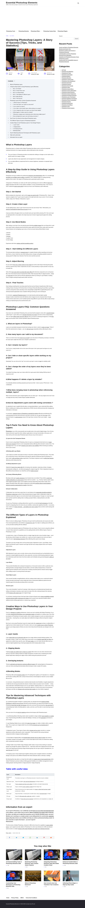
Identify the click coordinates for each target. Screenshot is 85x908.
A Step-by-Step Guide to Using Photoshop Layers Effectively (24, 86)
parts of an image (31, 723)
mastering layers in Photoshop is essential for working (25, 413)
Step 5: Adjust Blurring (17, 96)
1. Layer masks (16, 124)
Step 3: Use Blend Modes (18, 92)
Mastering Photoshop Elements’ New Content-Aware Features (32, 863)
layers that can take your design (18, 705)
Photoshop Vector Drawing (68, 108)
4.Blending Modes (17, 130)
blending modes (21, 674)
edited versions (34, 470)
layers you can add (24, 337)
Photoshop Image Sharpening (69, 93)
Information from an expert (16, 137)
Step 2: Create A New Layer (19, 90)
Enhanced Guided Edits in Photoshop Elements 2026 (70, 862)
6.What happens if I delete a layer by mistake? (23, 112)
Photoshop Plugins (62, 31)
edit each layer (30, 329)
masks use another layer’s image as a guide (20, 651)
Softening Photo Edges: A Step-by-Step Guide (70, 883)
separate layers (24, 252)
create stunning (18, 417)
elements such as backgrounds (40, 725)
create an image (45, 327)
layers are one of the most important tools (43, 810)
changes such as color (34, 730)
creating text (38, 623)
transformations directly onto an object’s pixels (34, 737)
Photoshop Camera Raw (49, 31)
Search (60, 36)
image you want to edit (32, 195)
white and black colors (17, 458)
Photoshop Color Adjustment (68, 81)
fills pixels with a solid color (25, 796)
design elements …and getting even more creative (26, 506)
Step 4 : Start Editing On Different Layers (21, 94)
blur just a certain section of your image (22, 264)
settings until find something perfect (25, 243)
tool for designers (44, 503)
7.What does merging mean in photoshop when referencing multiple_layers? (29, 114)
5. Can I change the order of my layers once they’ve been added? (27, 110)
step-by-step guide (18, 186)
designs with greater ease (15, 592)
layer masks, (31, 641)
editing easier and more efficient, (20, 316)
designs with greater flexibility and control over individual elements (33, 828)
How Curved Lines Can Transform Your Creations (51, 883)
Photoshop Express (66, 84)
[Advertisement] (42, 18)
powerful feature (50, 313)
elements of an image (39, 812)
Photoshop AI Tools (66, 73)
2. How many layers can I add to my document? (23, 104)
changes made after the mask (44, 639)
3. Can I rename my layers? (19, 106)
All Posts (10, 68)
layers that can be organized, (27, 798)
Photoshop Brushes (24, 31)
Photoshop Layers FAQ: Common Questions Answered (23, 100)
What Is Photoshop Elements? (30, 883)
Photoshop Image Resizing (68, 92)
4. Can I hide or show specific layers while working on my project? (27, 108)
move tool (10, 275)
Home (7, 897)
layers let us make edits (17, 467)
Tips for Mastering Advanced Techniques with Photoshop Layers (25, 132)
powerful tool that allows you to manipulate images (23, 614)
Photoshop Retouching (67, 103)
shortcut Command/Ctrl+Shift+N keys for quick (17, 209)
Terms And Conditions (31, 897)
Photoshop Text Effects (67, 104)
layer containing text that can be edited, (24, 784)
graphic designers (20, 478)
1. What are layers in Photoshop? (20, 102)
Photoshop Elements (67, 82)
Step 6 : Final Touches (17, 98)
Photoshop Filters (35, 31)
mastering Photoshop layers (19, 295)
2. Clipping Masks (17, 126)
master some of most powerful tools (42, 759)
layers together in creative (48, 716)
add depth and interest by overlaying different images (22, 664)
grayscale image (43, 793)
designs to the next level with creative (27, 689)
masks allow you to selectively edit (17, 637)
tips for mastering (22, 712)
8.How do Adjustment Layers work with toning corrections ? (25, 116)
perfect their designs (49, 458)
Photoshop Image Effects (68, 89)
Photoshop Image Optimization (69, 90)
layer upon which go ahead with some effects (22, 272)
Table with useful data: (15, 135)
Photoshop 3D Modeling (67, 71)
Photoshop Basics (66, 76)
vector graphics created (28, 786)
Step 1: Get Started (17, 88)
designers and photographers (35, 175)
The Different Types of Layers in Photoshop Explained (22, 120)
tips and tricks (49, 705)
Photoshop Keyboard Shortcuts (69, 95)
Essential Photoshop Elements (21, 2)
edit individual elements (19, 539)
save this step (9, 750)
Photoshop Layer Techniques (69, 97)
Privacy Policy (14, 897)
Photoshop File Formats (67, 85)
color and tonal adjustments (29, 781)
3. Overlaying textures (17, 128)
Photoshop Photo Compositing (69, 100)
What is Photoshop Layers (16, 84)
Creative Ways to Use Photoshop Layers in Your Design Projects (25, 122)
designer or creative (15, 612)
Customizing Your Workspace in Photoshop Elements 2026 (13, 884)
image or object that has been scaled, (43, 789)
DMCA (22, 897)
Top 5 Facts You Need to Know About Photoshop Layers (23, 118)
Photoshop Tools (10, 31)
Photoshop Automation (67, 74)
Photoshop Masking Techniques (69, 98)
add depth (43, 717)
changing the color (30, 522)
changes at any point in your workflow (30, 445)
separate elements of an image (30, 314)
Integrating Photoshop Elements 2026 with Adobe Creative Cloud (51, 863)
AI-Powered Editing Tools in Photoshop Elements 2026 (14, 862)
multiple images (37, 225)
